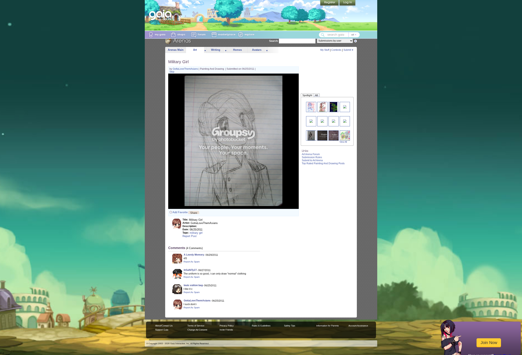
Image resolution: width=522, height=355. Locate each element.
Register (329, 3)
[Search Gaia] (323, 35)
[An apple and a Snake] (322, 106)
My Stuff (324, 50)
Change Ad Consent (197, 330)
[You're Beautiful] (346, 135)
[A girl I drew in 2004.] (344, 106)
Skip (171, 71)
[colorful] (333, 120)
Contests (336, 50)
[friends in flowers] (344, 120)
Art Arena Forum (311, 154)
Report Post (189, 236)
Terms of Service (195, 325)
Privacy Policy (227, 325)
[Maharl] (335, 135)
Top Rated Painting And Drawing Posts (323, 163)
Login (347, 3)
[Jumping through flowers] (322, 120)
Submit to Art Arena (312, 160)
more (205, 50)
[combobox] (339, 34)
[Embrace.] (324, 135)
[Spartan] (311, 135)
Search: (273, 41)
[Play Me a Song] (311, 106)
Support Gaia (161, 330)
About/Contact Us (164, 325)
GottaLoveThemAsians (186, 68)
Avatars (256, 49)
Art (195, 49)
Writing (215, 49)
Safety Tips (289, 325)
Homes (237, 49)
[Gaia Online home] (161, 15)
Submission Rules (312, 157)
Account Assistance (358, 325)
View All (343, 142)
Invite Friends (226, 330)
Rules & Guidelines (261, 325)
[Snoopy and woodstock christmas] (311, 120)
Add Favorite (180, 212)
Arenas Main (176, 49)
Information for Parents (327, 325)
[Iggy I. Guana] (333, 106)
